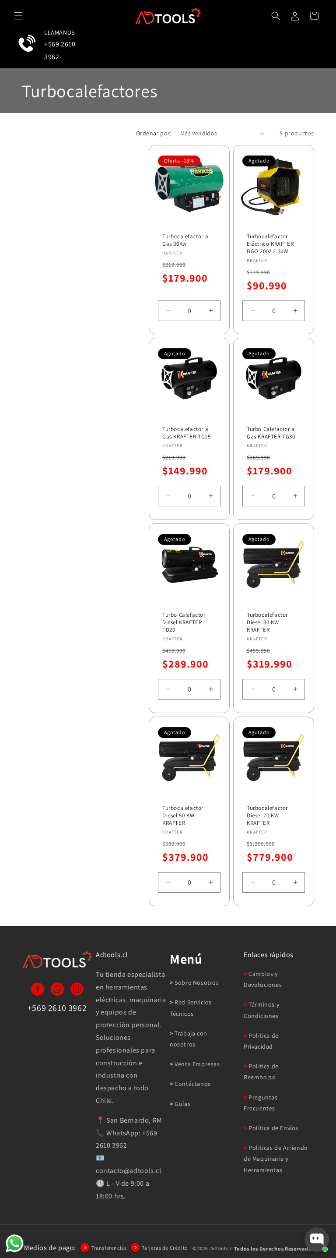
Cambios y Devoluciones (263, 979)
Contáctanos (192, 1084)
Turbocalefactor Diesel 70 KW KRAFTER (267, 816)
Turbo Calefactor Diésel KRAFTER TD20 (184, 622)
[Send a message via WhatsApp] (14, 1243)
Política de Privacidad (261, 1041)
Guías (181, 1104)
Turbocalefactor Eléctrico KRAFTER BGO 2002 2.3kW (270, 244)
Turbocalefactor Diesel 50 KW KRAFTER (182, 816)
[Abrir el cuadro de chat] (316, 1239)
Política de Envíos (272, 1128)
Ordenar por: (154, 133)
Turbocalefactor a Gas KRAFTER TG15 (186, 433)
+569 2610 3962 (59, 50)
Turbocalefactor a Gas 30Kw (185, 240)
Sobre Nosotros (196, 982)
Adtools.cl (222, 1248)
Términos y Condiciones (261, 1009)
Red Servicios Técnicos (191, 1007)
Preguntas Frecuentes (261, 1102)
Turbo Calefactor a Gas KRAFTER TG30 (271, 433)
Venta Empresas (196, 1064)
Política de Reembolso (261, 1071)
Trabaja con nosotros (188, 1038)
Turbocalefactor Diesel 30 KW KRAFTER (267, 622)
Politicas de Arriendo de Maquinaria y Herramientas (276, 1158)
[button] (18, 15)
